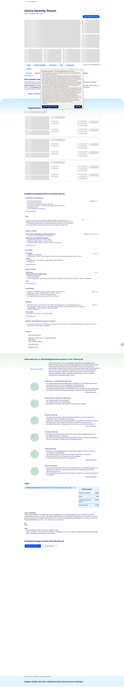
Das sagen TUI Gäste (49, 546)
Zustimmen (78, 106)
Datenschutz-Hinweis (56, 94)
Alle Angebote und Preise (91, 16)
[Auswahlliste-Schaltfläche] (98, 10)
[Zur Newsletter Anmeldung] (122, 345)
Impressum (44, 103)
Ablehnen (45, 106)
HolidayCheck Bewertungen (32, 546)
